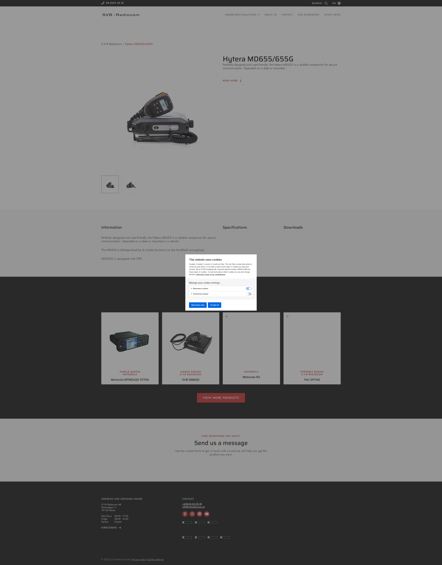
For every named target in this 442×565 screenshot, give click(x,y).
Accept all (214, 305)
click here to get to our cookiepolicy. (210, 274)
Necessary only (197, 305)
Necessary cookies (200, 289)
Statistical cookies (200, 294)
